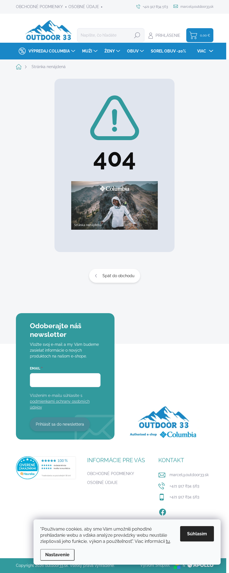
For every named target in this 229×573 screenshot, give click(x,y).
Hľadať (137, 35)
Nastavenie (57, 554)
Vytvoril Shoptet (155, 565)
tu (168, 541)
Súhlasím (197, 533)
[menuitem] (46, 51)
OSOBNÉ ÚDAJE (83, 6)
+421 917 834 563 (184, 486)
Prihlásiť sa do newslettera (60, 424)
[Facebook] (162, 511)
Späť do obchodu (118, 276)
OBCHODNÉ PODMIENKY (39, 6)
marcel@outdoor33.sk (189, 475)
